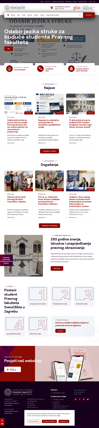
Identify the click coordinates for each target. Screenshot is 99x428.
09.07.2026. (73, 123)
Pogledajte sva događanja (49, 231)
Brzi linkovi (89, 15)
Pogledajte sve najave (49, 156)
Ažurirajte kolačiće (34, 421)
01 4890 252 (56, 409)
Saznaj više (10, 148)
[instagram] (79, 404)
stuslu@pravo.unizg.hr (58, 405)
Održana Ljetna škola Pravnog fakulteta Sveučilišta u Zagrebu (16, 204)
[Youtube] (87, 404)
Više (8, 54)
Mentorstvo (48, 1)
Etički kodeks (68, 1)
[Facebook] (75, 404)
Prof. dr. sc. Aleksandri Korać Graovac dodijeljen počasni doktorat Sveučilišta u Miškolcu (49, 206)
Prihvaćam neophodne (49, 421)
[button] (93, 41)
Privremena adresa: (11, 417)
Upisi (18, 15)
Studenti (29, 15)
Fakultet (13, 15)
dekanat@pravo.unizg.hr (59, 398)
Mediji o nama (78, 399)
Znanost (36, 15)
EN (91, 1)
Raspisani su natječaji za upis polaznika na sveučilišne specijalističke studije (49, 129)
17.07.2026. (11, 123)
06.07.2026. (42, 199)
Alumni (42, 1)
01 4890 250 (56, 407)
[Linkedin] (83, 404)
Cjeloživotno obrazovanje (58, 1)
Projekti (42, 15)
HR (89, 1)
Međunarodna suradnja (52, 15)
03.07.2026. (73, 199)
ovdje (58, 415)
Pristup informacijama (80, 395)
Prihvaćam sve (64, 421)
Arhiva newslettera (79, 397)
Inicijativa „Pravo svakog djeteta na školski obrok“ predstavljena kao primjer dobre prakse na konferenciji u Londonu (80, 207)
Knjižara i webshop (83, 1)
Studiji (23, 15)
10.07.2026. (42, 123)
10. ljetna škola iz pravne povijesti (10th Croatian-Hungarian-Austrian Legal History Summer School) (80, 129)
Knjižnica (75, 1)
